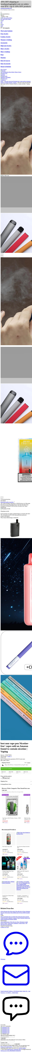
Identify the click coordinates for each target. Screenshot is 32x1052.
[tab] (16, 517)
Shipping (10, 918)
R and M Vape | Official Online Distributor (8, 896)
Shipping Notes (4, 781)
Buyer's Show (16, 922)
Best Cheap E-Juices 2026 (7, 846)
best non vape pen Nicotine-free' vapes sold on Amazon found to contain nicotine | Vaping (16, 82)
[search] (1, 12)
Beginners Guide (24, 922)
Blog (11, 922)
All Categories (8, 924)
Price (17, 916)
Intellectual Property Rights (10, 919)
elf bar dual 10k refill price (16, 911)
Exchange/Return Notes (6, 784)
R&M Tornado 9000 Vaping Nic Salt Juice (23, 872)
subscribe (3, 1038)
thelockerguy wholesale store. (14, 1049)
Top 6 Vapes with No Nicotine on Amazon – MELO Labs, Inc (12, 819)
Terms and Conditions (13, 923)
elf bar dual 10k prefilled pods (12, 912)
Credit (2, 918)
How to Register (4, 916)
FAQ (7, 927)
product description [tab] (5, 516)
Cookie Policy (21, 923)
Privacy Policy (4, 923)
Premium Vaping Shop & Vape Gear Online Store (8, 872)
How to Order (12, 916)
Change (28, 762)
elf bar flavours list (5, 911)
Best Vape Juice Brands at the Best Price (23, 847)
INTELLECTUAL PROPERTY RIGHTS (11, 1050)
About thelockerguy (5, 922)
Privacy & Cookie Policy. (7, 1046)
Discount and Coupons (23, 916)
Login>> (6, 822)
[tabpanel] (16, 629)
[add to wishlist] (1, 778)
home (2, 81)
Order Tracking (20, 918)
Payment (6, 918)
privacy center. (22, 1048)
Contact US (3, 927)
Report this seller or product (7, 502)
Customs (15, 918)
